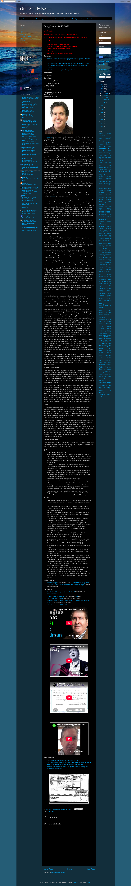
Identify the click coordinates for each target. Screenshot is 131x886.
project (109, 330)
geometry (106, 242)
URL (109, 378)
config (109, 176)
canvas (100, 165)
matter (100, 274)
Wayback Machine (52, 594)
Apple (109, 146)
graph (109, 243)
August (104, 102)
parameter (108, 310)
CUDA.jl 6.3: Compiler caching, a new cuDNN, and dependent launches (30, 167)
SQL (100, 361)
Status (105, 364)
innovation (101, 254)
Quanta (104, 335)
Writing (100, 396)
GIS (110, 242)
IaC (106, 250)
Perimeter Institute (105, 315)
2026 (102, 84)
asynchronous (107, 152)
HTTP (100, 250)
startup (100, 362)
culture (101, 188)
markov (101, 271)
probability (101, 328)
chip (106, 169)
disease (109, 208)
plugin (100, 323)
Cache (104, 164)
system (101, 368)
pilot (100, 321)
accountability (101, 137)
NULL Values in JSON (28, 217)
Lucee (109, 266)
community (108, 173)
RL (99, 343)
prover (100, 333)
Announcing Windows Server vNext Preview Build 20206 (29, 229)
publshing (105, 333)
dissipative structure (103, 209)
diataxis (101, 206)
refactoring (102, 338)
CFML (105, 167)
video (100, 384)
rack (100, 336)
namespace (102, 288)
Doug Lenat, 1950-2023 (105, 98)
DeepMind (108, 194)
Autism (100, 155)
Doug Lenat (48, 137)
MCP (104, 274)
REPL (109, 340)
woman (105, 390)
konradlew (75, 882)
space (105, 359)
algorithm (108, 143)
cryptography (104, 186)
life (106, 264)
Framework (101, 238)
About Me (23, 34)
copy (107, 181)
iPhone (105, 255)
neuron (109, 293)
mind (109, 279)
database (101, 192)
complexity (102, 175)
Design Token (105, 201)
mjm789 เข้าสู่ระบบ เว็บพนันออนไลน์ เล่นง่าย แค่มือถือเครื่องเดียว (30, 143)
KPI (110, 260)
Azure (103, 157)
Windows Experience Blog (30, 227)
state (105, 362)
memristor (101, 276)
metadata (101, 278)
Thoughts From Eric (28, 220)
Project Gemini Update (28, 111)
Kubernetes (101, 262)
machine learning (105, 267)
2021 (102, 107)
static (109, 362)
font (110, 235)
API (105, 146)
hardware (101, 247)
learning (108, 262)
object (100, 300)
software (101, 359)
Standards (107, 361)
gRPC (100, 245)
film (105, 233)
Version (108, 382)
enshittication (102, 224)
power (104, 325)
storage (109, 364)
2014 (102, 123)
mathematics (107, 273)
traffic (105, 376)
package (100, 310)
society (109, 357)
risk (110, 342)
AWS (100, 157)
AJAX (109, 141)
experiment (107, 230)
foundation (101, 236)
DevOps (101, 204)
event (103, 228)
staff (103, 360)
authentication (108, 153)
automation (107, 155)
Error (100, 228)
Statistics (101, 364)
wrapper (109, 394)
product (101, 330)
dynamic (108, 216)
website (108, 389)
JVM (104, 259)
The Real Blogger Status (29, 210)
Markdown (108, 269)
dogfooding (104, 214)
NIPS (76, 596)
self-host (109, 352)
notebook (108, 297)
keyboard (108, 259)
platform (109, 321)
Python (24, 177)
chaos (100, 169)
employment (102, 221)
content (100, 179)
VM (106, 385)
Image (102, 252)
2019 (102, 112)
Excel (100, 230)
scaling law (107, 345)
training (109, 376)
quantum (109, 335)
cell (110, 165)
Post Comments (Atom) (58, 872)
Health (105, 247)
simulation (108, 355)
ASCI (104, 150)
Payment (101, 314)
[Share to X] (79, 809)
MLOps (104, 281)
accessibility (102, 135)
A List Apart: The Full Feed (30, 97)
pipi (103, 321)
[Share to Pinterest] (82, 809)
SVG (110, 366)
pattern (108, 312)
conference (101, 176)
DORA (100, 216)
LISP (100, 266)
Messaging (107, 276)
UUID (106, 380)
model (100, 283)
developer (108, 203)
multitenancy (102, 286)
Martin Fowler (107, 271)
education (101, 217)
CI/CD (109, 169)
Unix (107, 378)
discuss (100, 208)
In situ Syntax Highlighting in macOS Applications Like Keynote (29, 223)
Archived (72, 592)
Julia (110, 257)
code (100, 173)
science (101, 348)
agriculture (108, 138)
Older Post (90, 869)
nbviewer (109, 291)
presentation (101, 326)
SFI (110, 354)
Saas (100, 345)
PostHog (100, 325)
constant (100, 178)
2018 (102, 114)
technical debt (102, 369)
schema (108, 347)
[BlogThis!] (77, 809)
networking (102, 293)
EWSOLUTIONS (27, 158)
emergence (102, 219)
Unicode (103, 378)
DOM (109, 214)
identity (109, 250)
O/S (110, 298)
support (106, 366)
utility (103, 380)
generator (101, 242)
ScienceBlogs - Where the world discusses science (30, 188)
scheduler (101, 346)
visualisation (102, 385)
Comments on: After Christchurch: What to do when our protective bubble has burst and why (30, 149)
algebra (100, 143)
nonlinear (103, 296)
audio (100, 153)
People (22, 38)
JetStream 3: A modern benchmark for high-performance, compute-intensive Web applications (29, 134)
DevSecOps (108, 204)
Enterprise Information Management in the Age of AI (29, 161)
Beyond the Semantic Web (56, 596)
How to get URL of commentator (27, 206)
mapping (101, 269)
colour (103, 173)
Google (105, 243)
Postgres (108, 323)
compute (109, 174)
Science (22, 49)
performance (107, 314)
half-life (103, 245)
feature (109, 231)
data (105, 188)
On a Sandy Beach (36, 8)
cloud (102, 171)
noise (100, 296)
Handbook (49, 19)
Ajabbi (104, 141)
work (109, 390)
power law (108, 325)
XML (103, 396)
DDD (109, 192)
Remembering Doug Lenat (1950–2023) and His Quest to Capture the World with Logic (68, 583)
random (102, 336)
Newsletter (90, 19)
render (105, 340)
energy (109, 221)
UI (100, 378)
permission (102, 317)
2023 (102, 91)
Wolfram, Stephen (52, 583)
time (110, 374)
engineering (102, 223)
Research (66, 19)
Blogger (88, 882)
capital (105, 165)
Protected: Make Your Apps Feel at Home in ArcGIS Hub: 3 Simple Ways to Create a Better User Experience (30, 105)
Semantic (101, 354)
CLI (99, 171)
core (110, 181)
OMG (109, 302)
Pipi (21, 29)
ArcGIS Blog (26, 101)
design (108, 197)
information (108, 252)
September (105, 95)
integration (108, 254)
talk (105, 367)
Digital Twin (107, 206)
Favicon (105, 231)
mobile (109, 281)
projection (101, 331)
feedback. (101, 233)
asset (109, 150)
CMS (109, 171)
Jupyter (100, 259)
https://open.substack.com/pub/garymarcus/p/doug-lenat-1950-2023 (68, 59)
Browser (101, 162)
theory (109, 373)
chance (109, 167)
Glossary (22, 40)
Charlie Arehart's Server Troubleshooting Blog (29, 120)
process (109, 328)
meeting (109, 274)
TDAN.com (25, 196)
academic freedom (105, 133)
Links (21, 42)
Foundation (58, 19)
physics (108, 319)
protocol (109, 331)
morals (109, 285)
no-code (109, 295)
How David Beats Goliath (55, 598)
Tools (22, 44)
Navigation (101, 291)
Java (109, 255)
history (109, 247)
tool (102, 376)
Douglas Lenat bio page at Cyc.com (58, 592)
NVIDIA (102, 298)
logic (107, 266)
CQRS (105, 183)
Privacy (108, 326)
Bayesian (108, 157)
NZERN (106, 298)
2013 (102, 126)
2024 (102, 89)
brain (109, 160)
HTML (105, 248)
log (104, 266)
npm (99, 298)
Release (101, 340)
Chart (103, 169)
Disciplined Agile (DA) (29, 154)
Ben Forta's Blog (27, 110)
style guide (101, 366)
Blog (82, 19)
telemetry (101, 373)
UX (110, 380)
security (101, 352)
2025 (102, 86)
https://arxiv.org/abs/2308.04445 (57, 61)
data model (107, 190)
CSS (109, 187)
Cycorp (53, 197)
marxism (100, 273)
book (100, 159)
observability (107, 300)
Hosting (100, 248)
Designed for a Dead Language (30, 98)
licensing (103, 264)
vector (104, 382)
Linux (109, 264)
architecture (104, 148)
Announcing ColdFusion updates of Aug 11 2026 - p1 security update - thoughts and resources (30, 125)
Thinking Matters (27, 216)
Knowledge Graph (103, 260)
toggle (100, 376)
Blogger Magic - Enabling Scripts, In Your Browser (28, 212)
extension (101, 231)
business (100, 164)
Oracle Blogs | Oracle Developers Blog (28, 172)
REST (106, 341)
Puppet (109, 333)
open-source (107, 305)
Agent (100, 138)
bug (110, 162)
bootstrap (108, 159)
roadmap (104, 343)
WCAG (109, 387)
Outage (109, 308)
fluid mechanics (103, 235)
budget (105, 162)
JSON (106, 257)
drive (104, 216)
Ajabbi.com (23, 19)
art (99, 150)
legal (100, 264)
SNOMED (101, 357)
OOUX (106, 303)
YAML (108, 396)
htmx (109, 248)
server (106, 354)
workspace (102, 394)
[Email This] (75, 809)
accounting (108, 137)
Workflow (101, 392)
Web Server (102, 389)
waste (104, 387)
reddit (109, 336)
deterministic (101, 202)
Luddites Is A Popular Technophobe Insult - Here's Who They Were (29, 191)
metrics (109, 278)
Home (69, 869)
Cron (100, 186)
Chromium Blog (27, 130)
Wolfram (101, 390)
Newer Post (48, 869)
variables (101, 382)
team (109, 368)
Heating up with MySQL (28, 174)
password (101, 312)
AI (47, 811)
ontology (51, 811)
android (100, 146)
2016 (102, 119)
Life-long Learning (25, 36)
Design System (105, 199)
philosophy (102, 319)
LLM (102, 266)
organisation (102, 309)
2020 (102, 109)
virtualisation (108, 383)
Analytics (108, 144)
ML (100, 281)
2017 (102, 116)
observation (101, 302)
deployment (102, 195)
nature (109, 290)
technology (108, 371)
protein (104, 331)
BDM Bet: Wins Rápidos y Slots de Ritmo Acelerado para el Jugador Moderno (30, 199)
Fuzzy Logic (105, 240)
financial (109, 233)
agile (104, 138)
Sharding (100, 355)
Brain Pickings (26, 114)
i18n (103, 250)
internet (101, 255)
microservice (102, 279)
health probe (25, 156)
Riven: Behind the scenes (29, 184)
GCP (109, 240)
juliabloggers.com (27, 164)
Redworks (23, 47)
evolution (108, 228)
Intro (21, 27)
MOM (105, 283)
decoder (100, 194)
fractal (109, 237)
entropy (109, 226)
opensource (102, 307)
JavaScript (101, 257)
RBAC (106, 337)
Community (39, 19)
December (105, 93)
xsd (106, 396)
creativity (108, 185)
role (109, 343)
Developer (75, 19)
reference (108, 338)
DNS (109, 209)
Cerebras (101, 167)
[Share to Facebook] (80, 809)
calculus (109, 164)
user (100, 380)
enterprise (102, 226)
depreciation (101, 197)
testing (105, 373)
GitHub (100, 243)
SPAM (109, 359)
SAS (103, 345)
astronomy (101, 152)
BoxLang (101, 160)
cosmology (101, 183)
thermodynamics (103, 374)
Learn (31, 19)
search (109, 350)
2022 (102, 105)
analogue (101, 144)
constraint (108, 178)
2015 (102, 121)
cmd (106, 171)
